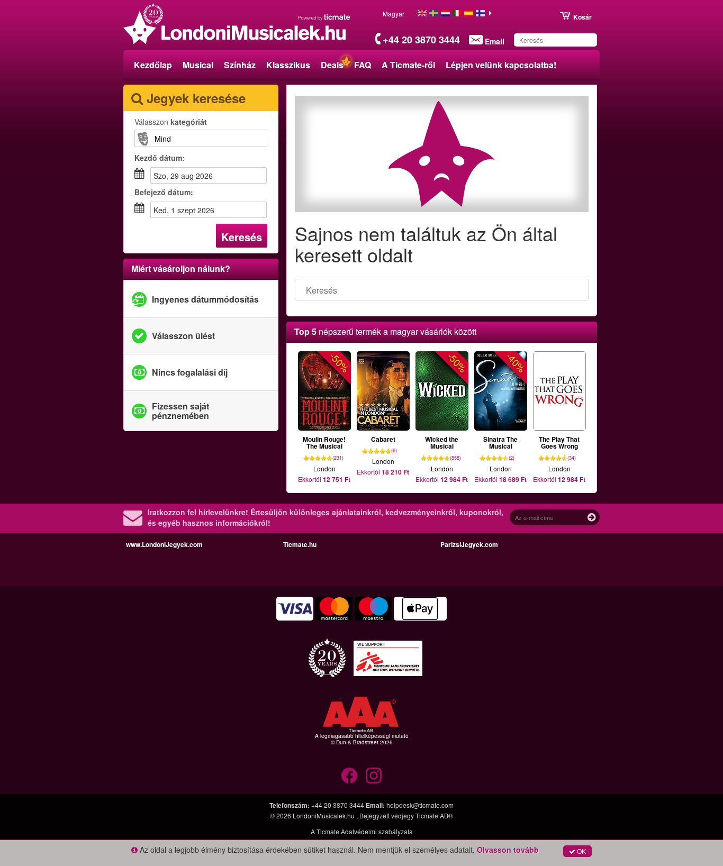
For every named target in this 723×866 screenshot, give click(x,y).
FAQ (362, 65)
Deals (332, 65)
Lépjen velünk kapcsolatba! (501, 65)
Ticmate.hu (300, 544)
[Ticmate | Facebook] (349, 775)
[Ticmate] (324, 17)
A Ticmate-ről (408, 65)
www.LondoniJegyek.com (164, 544)
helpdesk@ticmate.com (420, 804)
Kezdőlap (153, 65)
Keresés (241, 236)
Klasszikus (288, 65)
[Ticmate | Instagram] (374, 775)
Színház (240, 65)
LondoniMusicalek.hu (324, 815)
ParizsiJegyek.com (469, 544)
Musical (198, 65)
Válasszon (170, 121)
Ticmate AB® (434, 815)
